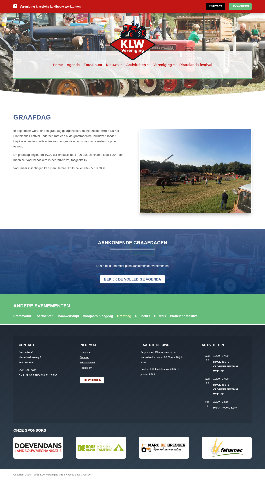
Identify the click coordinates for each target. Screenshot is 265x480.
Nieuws (112, 65)
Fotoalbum (93, 65)
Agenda (73, 65)
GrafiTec (85, 474)
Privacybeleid (87, 362)
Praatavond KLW (225, 407)
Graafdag (124, 316)
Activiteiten (136, 65)
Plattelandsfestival (184, 316)
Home (58, 65)
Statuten (84, 357)
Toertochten (44, 316)
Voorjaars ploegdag (98, 316)
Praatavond (22, 316)
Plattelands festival (195, 65)
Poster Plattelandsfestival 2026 (158, 369)
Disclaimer (86, 352)
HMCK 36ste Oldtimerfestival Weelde (226, 366)
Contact (215, 6)
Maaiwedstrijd (68, 316)
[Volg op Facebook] (15, 6)
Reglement (86, 367)
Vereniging (162, 65)
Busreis (160, 316)
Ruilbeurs (142, 316)
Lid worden (240, 6)
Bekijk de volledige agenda (132, 279)
